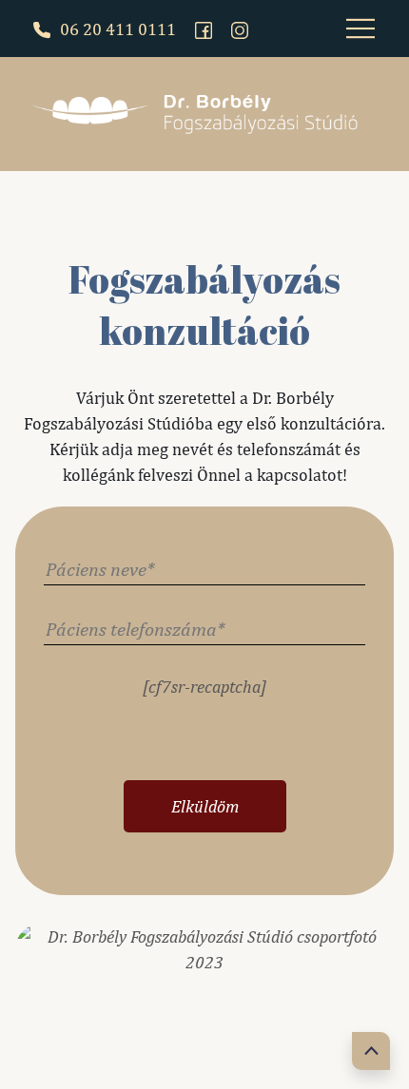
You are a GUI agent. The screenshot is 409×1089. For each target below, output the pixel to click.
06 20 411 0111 (116, 29)
